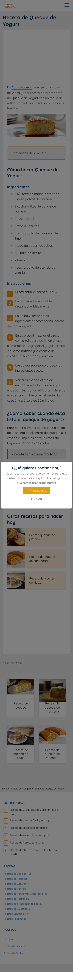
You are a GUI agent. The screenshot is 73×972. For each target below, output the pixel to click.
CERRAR (36, 499)
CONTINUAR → (36, 491)
